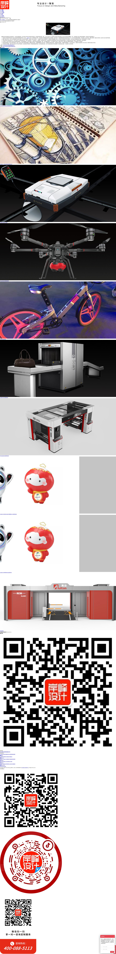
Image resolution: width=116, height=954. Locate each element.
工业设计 (28, 37)
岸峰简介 (1, 763)
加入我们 (4, 766)
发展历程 (13, 763)
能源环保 (4, 756)
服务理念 (4, 763)
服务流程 (13, 759)
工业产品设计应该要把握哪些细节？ (9, 45)
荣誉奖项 (7, 763)
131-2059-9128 (2, 751)
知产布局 (10, 761)
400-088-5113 (7, 751)
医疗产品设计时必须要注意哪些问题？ (9, 46)
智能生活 (10, 756)
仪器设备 (7, 756)
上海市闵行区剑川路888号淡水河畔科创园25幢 (7, 754)
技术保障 (7, 761)
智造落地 (7, 759)
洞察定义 (1, 759)
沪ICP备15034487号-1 (25, 767)
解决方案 (1, 761)
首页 (0, 19)
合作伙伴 (10, 763)
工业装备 (1, 756)
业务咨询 (1, 766)
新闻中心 (3, 19)
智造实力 (4, 761)
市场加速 (10, 759)
